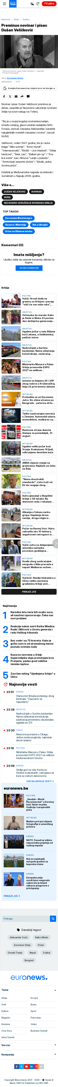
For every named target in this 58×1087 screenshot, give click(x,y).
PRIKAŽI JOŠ (11, 896)
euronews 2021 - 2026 (28, 1080)
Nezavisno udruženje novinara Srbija (28, 203)
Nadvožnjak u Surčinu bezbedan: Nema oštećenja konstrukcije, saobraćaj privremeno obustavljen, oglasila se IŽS (38, 350)
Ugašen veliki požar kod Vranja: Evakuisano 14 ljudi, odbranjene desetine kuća (38, 449)
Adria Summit (7, 1037)
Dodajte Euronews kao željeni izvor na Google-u (31, 88)
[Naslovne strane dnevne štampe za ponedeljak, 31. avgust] (11, 432)
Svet (3, 1004)
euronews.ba (16, 788)
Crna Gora (6, 1030)
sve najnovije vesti (39, 781)
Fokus (19, 730)
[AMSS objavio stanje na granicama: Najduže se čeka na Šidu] (11, 465)
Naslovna (5, 19)
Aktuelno (27, 394)
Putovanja (36, 1017)
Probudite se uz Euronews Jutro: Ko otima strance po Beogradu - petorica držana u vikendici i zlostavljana (38, 400)
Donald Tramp (15, 952)
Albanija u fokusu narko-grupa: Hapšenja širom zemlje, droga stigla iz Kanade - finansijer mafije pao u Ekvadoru (37, 515)
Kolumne (5, 1024)
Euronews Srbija (22, 945)
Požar (41, 945)
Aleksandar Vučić (19, 937)
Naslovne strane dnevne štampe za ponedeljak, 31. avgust (37, 433)
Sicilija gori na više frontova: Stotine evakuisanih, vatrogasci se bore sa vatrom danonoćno (35, 772)
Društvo (26, 19)
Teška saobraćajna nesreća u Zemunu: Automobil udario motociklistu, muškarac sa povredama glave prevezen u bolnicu (38, 416)
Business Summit (39, 1030)
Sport (33, 1011)
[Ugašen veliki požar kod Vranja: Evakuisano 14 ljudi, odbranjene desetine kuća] (11, 448)
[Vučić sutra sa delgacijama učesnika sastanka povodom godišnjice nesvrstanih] (11, 547)
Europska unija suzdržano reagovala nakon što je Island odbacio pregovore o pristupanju (38, 883)
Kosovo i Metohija (15, 224)
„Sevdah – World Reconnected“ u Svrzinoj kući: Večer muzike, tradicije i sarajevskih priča (40, 804)
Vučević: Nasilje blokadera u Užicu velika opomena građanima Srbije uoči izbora (39, 580)
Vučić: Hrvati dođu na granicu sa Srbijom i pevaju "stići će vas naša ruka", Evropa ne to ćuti (38, 301)
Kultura (30, 795)
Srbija (16, 19)
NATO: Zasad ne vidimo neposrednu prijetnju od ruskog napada (39, 843)
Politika (26, 296)
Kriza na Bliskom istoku (18, 231)
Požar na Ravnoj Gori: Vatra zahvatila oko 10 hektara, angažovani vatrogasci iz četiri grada (38, 531)
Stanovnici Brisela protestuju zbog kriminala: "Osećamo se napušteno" (35, 699)
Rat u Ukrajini (40, 224)
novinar (36, 191)
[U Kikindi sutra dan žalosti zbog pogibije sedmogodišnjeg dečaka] (2, 543)
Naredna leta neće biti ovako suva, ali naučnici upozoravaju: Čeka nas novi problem (32, 615)
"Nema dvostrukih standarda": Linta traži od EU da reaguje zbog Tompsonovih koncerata (37, 482)
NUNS (7, 197)
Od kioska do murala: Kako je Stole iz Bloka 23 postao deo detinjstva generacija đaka (38, 318)
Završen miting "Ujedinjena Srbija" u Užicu (33, 675)
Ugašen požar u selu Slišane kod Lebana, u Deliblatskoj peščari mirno (38, 334)
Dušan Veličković (15, 191)
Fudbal (46, 952)
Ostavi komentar (29, 268)
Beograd (29, 960)
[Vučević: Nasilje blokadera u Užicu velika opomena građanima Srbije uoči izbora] (11, 579)
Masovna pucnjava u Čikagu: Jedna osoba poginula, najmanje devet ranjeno (34, 737)
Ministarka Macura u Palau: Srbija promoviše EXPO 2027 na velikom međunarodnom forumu (38, 367)
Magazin (5, 1017)
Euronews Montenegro (18, 218)
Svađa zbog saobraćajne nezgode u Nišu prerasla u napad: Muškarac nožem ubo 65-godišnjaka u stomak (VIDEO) (37, 564)
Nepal (33, 952)
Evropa (20, 692)
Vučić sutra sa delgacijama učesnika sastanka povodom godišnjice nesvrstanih (38, 547)
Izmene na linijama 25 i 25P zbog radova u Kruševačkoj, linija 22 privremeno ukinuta (38, 383)
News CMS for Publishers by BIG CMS (29, 1083)
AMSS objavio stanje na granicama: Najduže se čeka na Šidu (38, 465)
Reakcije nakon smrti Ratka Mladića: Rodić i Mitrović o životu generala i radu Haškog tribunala (33, 629)
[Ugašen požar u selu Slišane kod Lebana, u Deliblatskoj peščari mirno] (11, 333)
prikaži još (29, 591)
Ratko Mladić (41, 937)
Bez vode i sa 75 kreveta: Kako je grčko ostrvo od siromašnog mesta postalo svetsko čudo (32, 643)
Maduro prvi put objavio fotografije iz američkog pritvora (39, 824)
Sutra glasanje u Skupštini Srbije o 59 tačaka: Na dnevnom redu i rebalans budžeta (37, 498)
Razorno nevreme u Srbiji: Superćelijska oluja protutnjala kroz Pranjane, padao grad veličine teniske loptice (32, 659)
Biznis (34, 1004)
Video (34, 1024)
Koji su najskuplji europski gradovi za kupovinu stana (37, 861)
